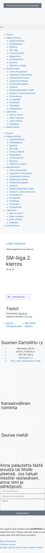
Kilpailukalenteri (16, 41)
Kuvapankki (14, 99)
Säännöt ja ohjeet (17, 65)
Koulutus (13, 62)
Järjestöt (13, 87)
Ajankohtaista (12, 127)
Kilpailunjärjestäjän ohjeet (21, 90)
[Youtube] (11, 443)
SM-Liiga (13, 50)
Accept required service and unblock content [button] (21, 547)
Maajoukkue (15, 56)
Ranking (13, 47)
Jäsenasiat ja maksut (19, 78)
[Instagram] (17, 443)
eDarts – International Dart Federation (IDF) (22, 419)
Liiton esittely (15, 121)
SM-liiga (28, 316)
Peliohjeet (14, 124)
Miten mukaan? (16, 118)
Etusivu (9, 34)
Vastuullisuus (15, 96)
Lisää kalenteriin (18, 297)
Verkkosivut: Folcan (9, 452)
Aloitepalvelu (15, 108)
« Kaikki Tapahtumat (16, 243)
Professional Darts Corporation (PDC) (19, 429)
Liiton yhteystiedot (18, 71)
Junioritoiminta (16, 59)
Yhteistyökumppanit (18, 84)
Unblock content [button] (8, 544)
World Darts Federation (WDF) (15, 416)
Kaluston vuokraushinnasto (22, 93)
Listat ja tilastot (16, 53)
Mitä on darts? (16, 115)
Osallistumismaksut (18, 81)
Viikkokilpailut (15, 44)
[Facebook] (4, 443)
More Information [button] (8, 541)
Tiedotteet (14, 105)
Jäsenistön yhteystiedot (20, 75)
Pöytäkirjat (14, 102)
